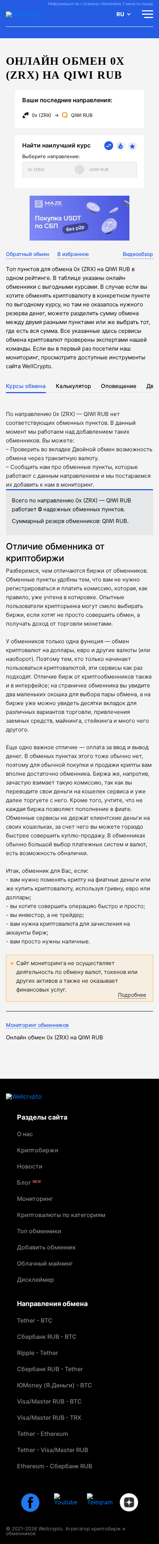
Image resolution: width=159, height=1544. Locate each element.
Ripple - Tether (37, 1352)
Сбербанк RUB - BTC (47, 1336)
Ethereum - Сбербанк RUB (54, 1466)
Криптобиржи (37, 1150)
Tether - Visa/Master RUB (52, 1450)
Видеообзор (138, 254)
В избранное (73, 254)
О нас (25, 1134)
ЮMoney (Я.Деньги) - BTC (54, 1385)
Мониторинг (35, 1198)
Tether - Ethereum (42, 1433)
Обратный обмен (27, 254)
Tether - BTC (35, 1320)
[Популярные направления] (120, 146)
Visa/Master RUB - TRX (49, 1417)
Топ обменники (39, 1231)
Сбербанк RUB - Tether (50, 1369)
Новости (30, 1166)
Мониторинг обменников (37, 1025)
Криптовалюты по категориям (61, 1215)
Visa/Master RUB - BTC (49, 1401)
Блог (29, 1182)
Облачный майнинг (45, 1263)
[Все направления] (108, 145)
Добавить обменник (46, 1247)
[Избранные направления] (132, 146)
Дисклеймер (35, 1279)
